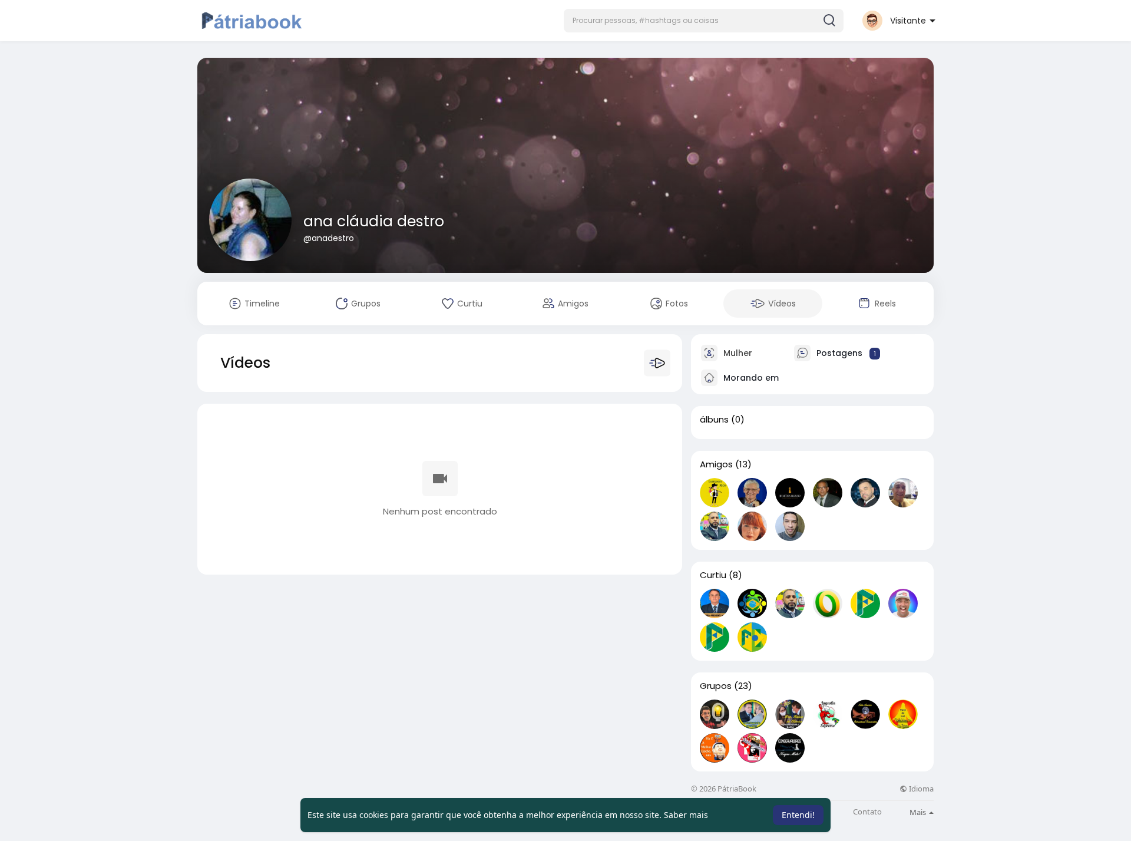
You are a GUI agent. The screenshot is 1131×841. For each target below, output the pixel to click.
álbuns (714, 419)
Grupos (716, 686)
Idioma (920, 789)
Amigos (716, 464)
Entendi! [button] (798, 814)
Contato (867, 812)
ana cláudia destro (373, 221)
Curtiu (713, 575)
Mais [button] (919, 812)
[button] (704, 20)
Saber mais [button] (686, 814)
